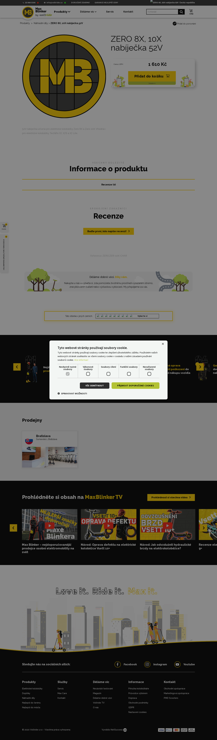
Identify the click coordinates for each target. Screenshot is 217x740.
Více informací (81, 359)
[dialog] (108, 370)
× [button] (163, 344)
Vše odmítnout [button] (94, 385)
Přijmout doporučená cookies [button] (135, 385)
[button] (72, 393)
